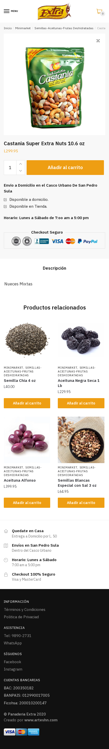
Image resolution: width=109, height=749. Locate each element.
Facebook (12, 661)
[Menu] (7, 11)
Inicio (8, 28)
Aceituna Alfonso (20, 480)
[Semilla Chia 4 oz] (27, 340)
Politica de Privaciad (21, 616)
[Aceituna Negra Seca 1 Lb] (81, 340)
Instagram (13, 669)
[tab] (54, 268)
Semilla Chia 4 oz (20, 380)
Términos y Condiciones (24, 609)
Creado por (31, 720)
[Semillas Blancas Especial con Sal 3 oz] (81, 440)
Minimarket (23, 28)
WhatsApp (13, 643)
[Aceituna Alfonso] (27, 440)
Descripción (54, 268)
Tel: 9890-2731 (17, 635)
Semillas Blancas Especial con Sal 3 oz (77, 483)
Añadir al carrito (65, 167)
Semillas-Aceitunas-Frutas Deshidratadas (64, 28)
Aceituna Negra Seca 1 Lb (79, 383)
